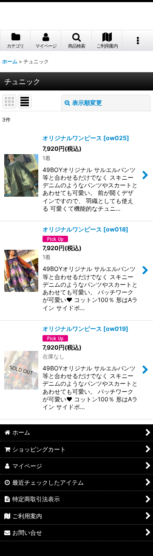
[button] (76, 40)
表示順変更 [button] (87, 102)
